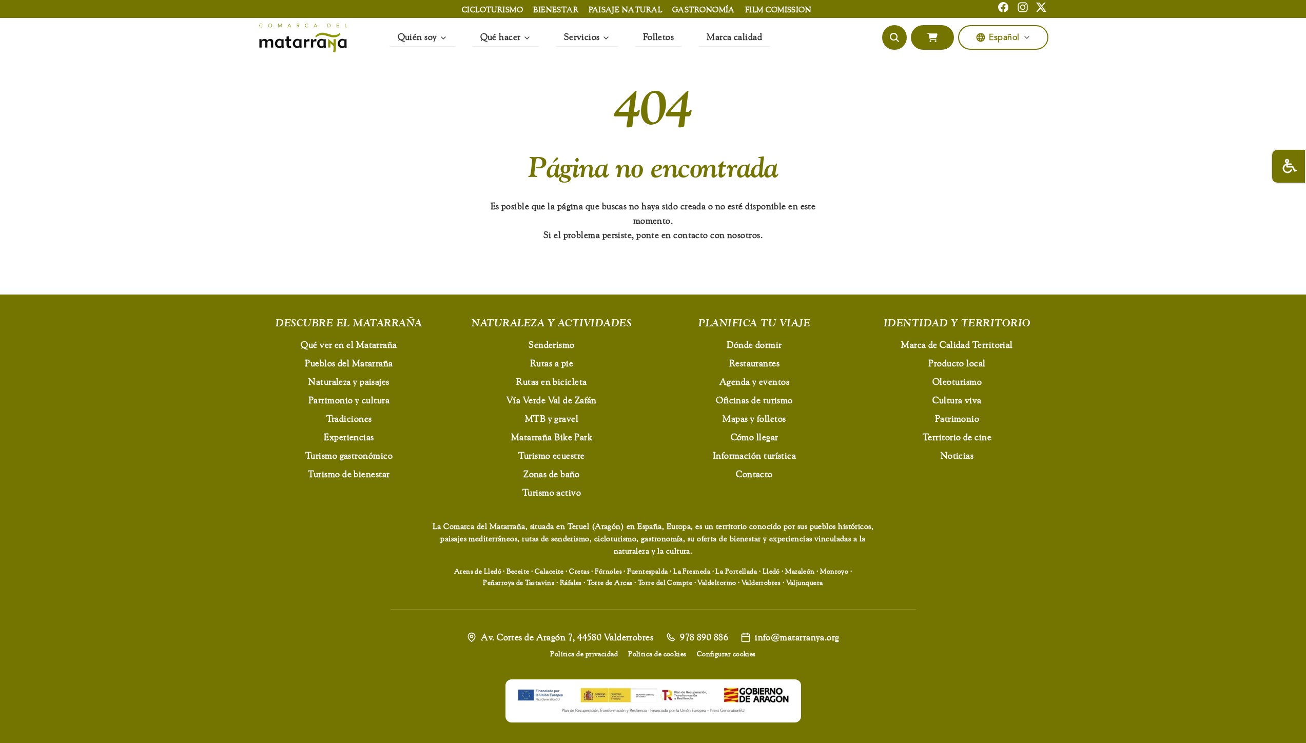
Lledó (771, 571)
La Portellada (736, 571)
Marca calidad (734, 36)
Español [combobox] (1004, 37)
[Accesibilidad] (1288, 166)
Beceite (517, 571)
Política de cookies (657, 654)
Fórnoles (608, 571)
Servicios (582, 36)
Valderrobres (761, 582)
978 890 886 (704, 637)
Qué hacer (500, 36)
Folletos (658, 36)
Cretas (579, 571)
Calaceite (549, 571)
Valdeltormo (716, 582)
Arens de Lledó (477, 571)
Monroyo (834, 571)
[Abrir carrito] (932, 37)
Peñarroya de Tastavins (518, 582)
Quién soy (417, 36)
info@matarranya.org (797, 637)
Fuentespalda (647, 571)
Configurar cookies (726, 654)
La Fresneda (691, 571)
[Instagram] (1022, 7)
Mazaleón (800, 571)
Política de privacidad (584, 654)
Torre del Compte (665, 582)
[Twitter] (1041, 7)
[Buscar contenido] (894, 37)
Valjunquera (804, 582)
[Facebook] (1003, 7)
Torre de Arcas (609, 582)
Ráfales (571, 582)
